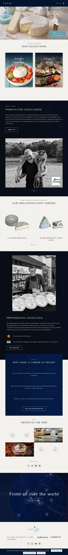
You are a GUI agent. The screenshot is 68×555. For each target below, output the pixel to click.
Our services (14, 348)
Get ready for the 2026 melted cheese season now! (34, 28)
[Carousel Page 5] (64, 25)
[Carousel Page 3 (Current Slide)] (64, 22)
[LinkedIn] (39, 466)
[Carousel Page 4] (64, 23)
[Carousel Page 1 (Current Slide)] (32, 244)
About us (11, 129)
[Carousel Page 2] (64, 20)
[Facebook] (28, 466)
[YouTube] (36, 466)
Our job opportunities (34, 408)
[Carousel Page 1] (64, 18)
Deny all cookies (30, 553)
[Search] (57, 3)
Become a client (34, 501)
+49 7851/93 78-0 (55, 537)
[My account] (60, 3)
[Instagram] (32, 466)
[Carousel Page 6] (64, 27)
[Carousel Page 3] (36, 244)
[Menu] (63, 3)
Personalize (41, 553)
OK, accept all (57, 550)
